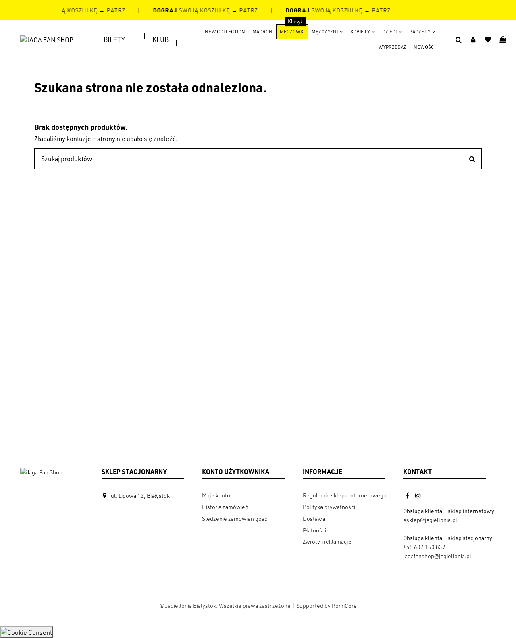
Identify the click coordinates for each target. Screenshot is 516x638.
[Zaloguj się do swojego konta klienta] (473, 39)
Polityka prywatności (329, 506)
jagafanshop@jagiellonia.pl (437, 556)
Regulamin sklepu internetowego (345, 495)
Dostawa (314, 518)
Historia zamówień (225, 506)
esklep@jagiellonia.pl (430, 519)
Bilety (114, 39)
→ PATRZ (111, 10)
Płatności (314, 530)
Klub (160, 39)
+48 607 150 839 (424, 546)
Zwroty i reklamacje (327, 541)
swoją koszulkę (190, 10)
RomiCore (344, 605)
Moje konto (216, 495)
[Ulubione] (488, 39)
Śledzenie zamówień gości (235, 518)
